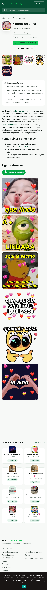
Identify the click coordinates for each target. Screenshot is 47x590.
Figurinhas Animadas (10, 552)
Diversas (5, 571)
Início (4, 18)
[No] (44, 581)
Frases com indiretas (12, 454)
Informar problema (25, 49)
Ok (24, 586)
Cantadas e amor (12, 473)
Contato (28, 555)
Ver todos (39, 442)
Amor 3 (12, 514)
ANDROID (18, 147)
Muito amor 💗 (34, 514)
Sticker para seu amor (34, 495)
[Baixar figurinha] (7, 60)
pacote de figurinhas (10, 125)
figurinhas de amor (23, 111)
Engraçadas (6, 567)
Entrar (40, 4)
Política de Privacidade (34, 558)
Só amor (12, 495)
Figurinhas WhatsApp (33, 552)
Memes (4, 561)
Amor (9, 18)
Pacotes (5, 564)
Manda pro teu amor (35, 454)
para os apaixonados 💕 (35, 474)
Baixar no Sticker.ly (25, 43)
